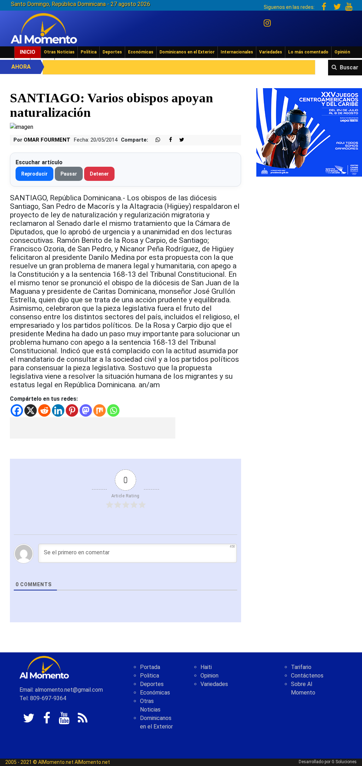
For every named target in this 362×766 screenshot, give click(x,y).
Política (89, 52)
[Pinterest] (72, 410)
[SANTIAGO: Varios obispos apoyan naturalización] (21, 126)
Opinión (342, 52)
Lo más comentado (308, 52)
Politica (149, 675)
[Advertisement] (92, 428)
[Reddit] (44, 410)
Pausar (68, 174)
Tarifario (301, 667)
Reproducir (34, 174)
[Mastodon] (86, 410)
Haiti (206, 667)
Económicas (140, 52)
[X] (30, 410)
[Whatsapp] (113, 410)
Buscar (349, 67)
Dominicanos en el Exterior (187, 52)
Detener (99, 174)
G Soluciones (344, 761)
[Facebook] (17, 410)
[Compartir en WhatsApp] (155, 140)
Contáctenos (307, 675)
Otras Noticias (59, 52)
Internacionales (237, 52)
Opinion (209, 675)
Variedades (270, 52)
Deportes (112, 52)
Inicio (27, 52)
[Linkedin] (58, 410)
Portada (150, 667)
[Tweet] (179, 140)
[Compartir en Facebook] (167, 140)
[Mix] (99, 410)
